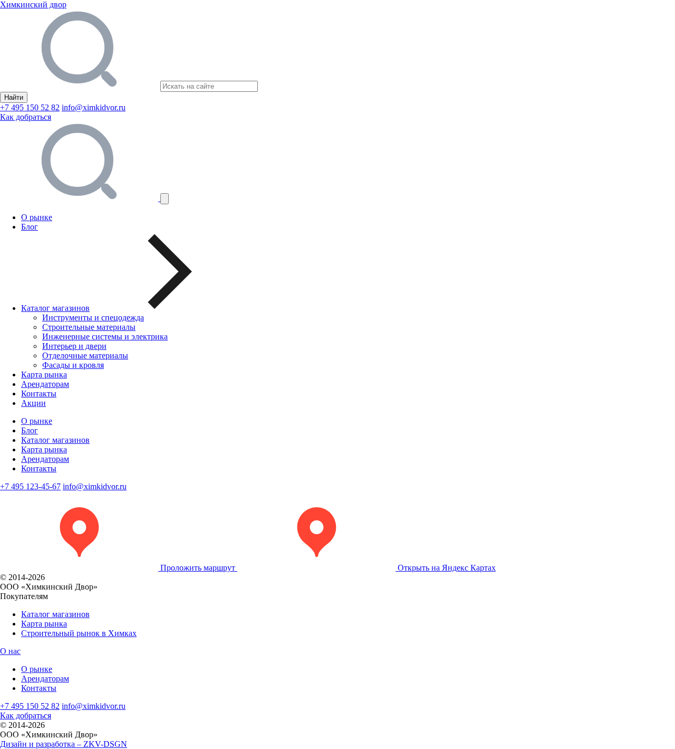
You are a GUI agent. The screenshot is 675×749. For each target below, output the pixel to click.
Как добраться (25, 116)
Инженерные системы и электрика (105, 336)
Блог (29, 226)
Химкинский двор (33, 4)
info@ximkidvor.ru (94, 107)
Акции (33, 403)
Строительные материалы (89, 327)
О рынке (36, 217)
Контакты (38, 393)
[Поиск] (80, 198)
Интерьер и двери (74, 346)
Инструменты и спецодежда (93, 317)
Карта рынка (44, 374)
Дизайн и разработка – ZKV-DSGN (63, 743)
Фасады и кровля (73, 365)
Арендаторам (45, 384)
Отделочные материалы (85, 355)
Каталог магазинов (55, 439)
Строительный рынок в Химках (79, 633)
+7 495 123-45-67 (30, 486)
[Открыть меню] (164, 198)
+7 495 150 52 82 (30, 107)
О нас (10, 651)
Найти (13, 97)
